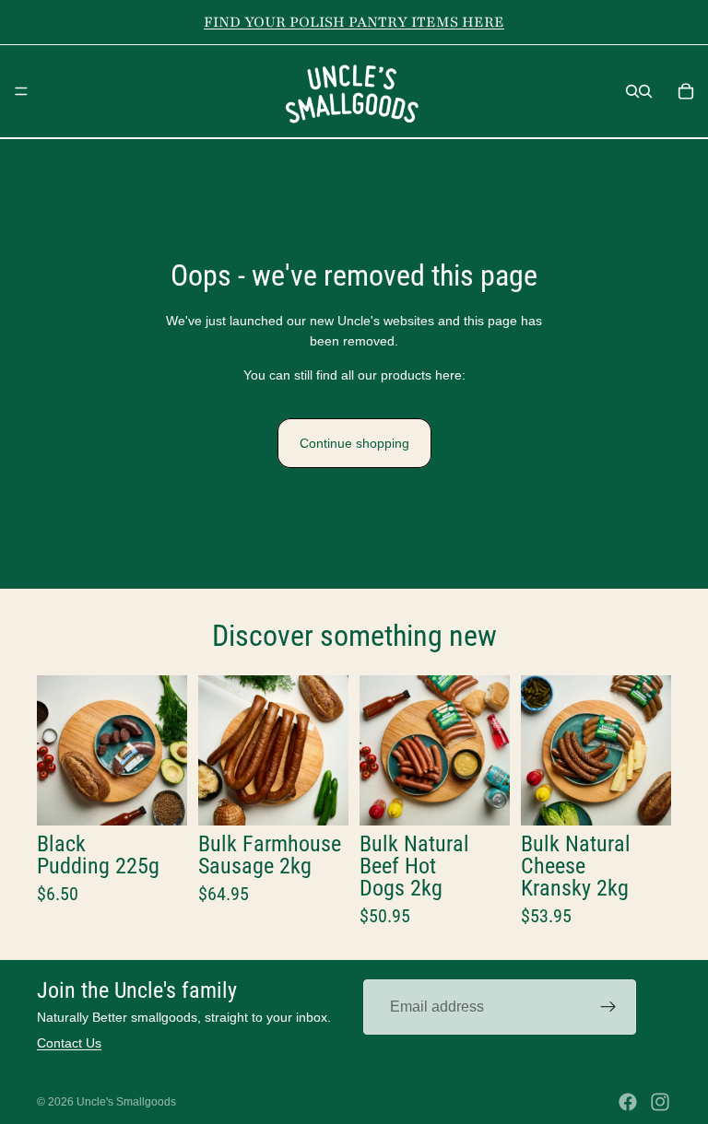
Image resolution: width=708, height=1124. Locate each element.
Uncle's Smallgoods (126, 1101)
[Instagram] (660, 1102)
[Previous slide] (57, 750)
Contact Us (69, 1043)
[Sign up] (608, 1007)
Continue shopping (354, 443)
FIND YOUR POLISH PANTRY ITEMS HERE (354, 22)
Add (174, 797)
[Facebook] (628, 1102)
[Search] (632, 91)
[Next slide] (167, 750)
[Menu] (21, 91)
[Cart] (686, 91)
